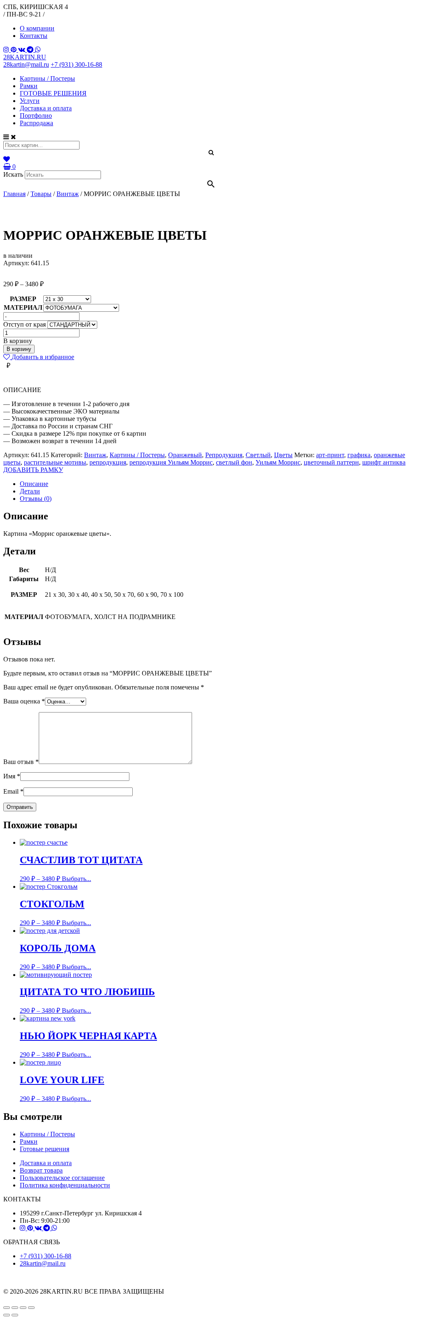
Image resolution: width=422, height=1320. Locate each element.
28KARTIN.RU (24, 57)
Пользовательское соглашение (62, 1177)
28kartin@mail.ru (26, 64)
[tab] (219, 484)
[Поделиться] (15, 1307)
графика (358, 454)
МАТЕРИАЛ (23, 307)
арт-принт (330, 454)
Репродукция (223, 454)
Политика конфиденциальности (65, 1185)
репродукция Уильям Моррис (171, 462)
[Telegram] (31, 49)
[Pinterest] (14, 49)
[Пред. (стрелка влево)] (6, 1315)
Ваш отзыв (21, 761)
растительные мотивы (55, 462)
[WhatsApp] (38, 49)
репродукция (107, 462)
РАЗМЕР (23, 298)
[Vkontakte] (22, 49)
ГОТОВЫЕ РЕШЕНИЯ (53, 93)
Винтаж (95, 454)
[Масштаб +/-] (31, 1307)
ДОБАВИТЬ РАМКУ (33, 469)
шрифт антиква (384, 462)
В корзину (19, 349)
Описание (34, 483)
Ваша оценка (24, 701)
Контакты (33, 35)
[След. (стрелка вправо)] (15, 1315)
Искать (13, 174)
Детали (30, 491)
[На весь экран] (23, 1307)
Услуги (30, 100)
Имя (11, 776)
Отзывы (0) (36, 498)
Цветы (283, 454)
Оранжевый (185, 454)
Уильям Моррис (278, 462)
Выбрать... (76, 878)
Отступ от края (24, 324)
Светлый (258, 454)
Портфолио (36, 115)
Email (13, 791)
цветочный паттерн (331, 462)
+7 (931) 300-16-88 (76, 64)
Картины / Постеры (47, 78)
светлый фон (234, 462)
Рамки (29, 85)
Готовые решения (44, 1148)
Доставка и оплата (46, 108)
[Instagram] (7, 49)
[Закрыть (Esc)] (6, 1307)
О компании (37, 28)
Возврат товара (41, 1170)
